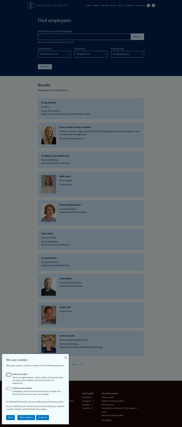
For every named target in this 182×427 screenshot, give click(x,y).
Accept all (42, 417)
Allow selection (26, 417)
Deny (10, 417)
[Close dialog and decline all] (65, 356)
